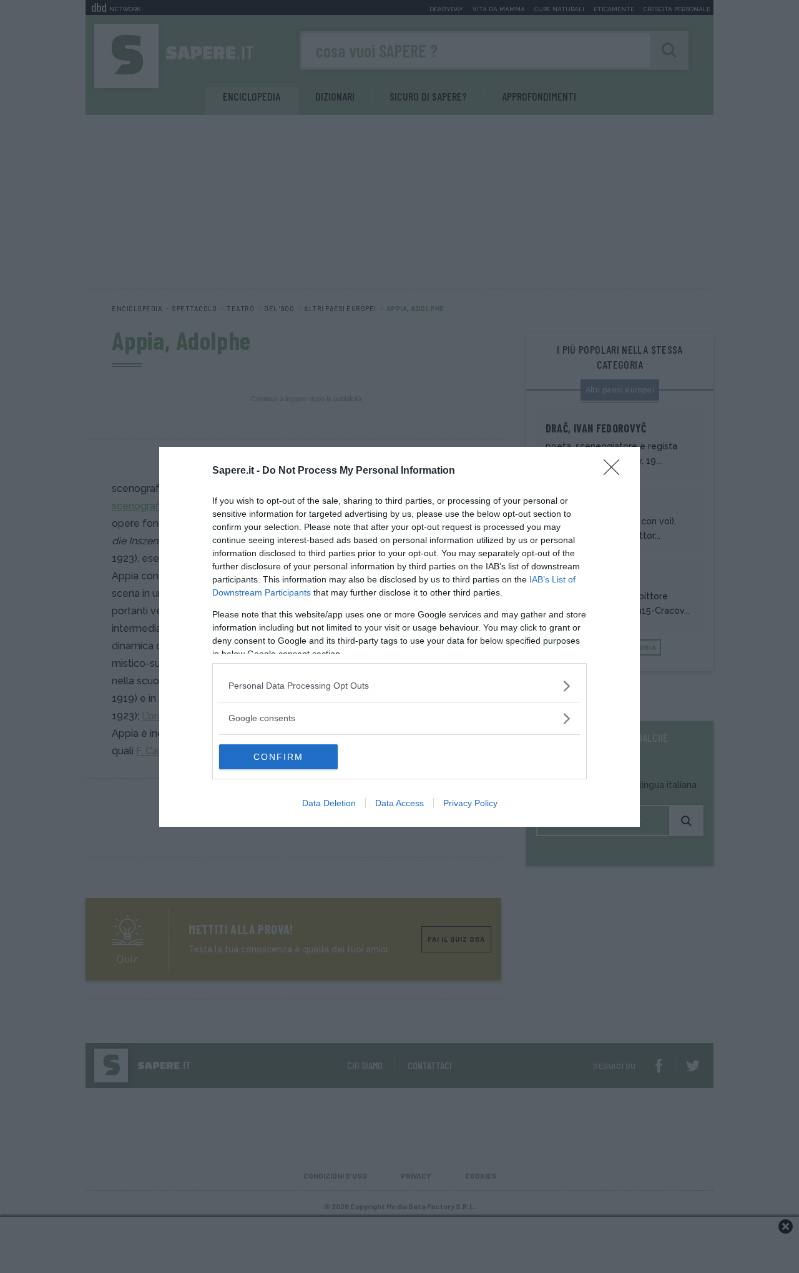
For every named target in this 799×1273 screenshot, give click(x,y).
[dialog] (399, 637)
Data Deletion (329, 803)
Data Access (399, 803)
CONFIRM (278, 757)
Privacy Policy (470, 803)
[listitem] (399, 685)
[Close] (615, 471)
